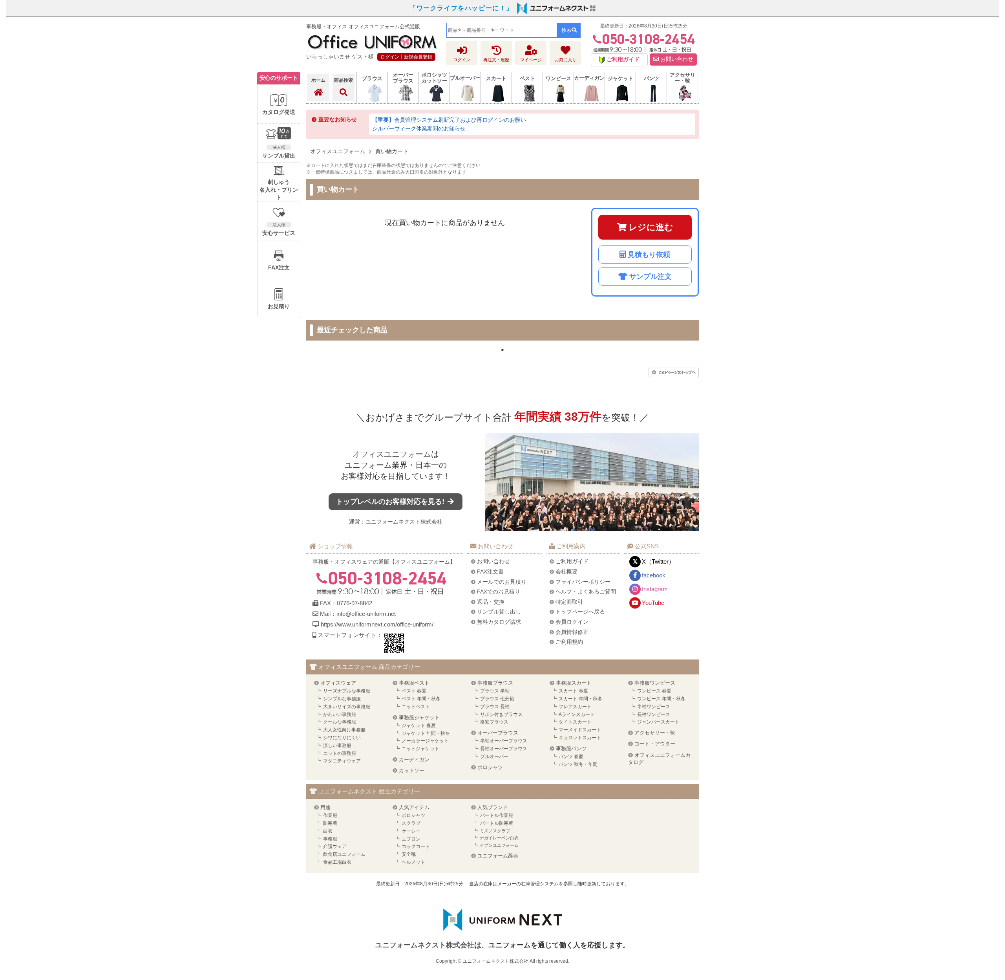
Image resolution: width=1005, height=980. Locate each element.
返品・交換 (490, 602)
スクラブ (411, 823)
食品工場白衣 (337, 862)
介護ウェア (335, 846)
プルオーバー (494, 756)
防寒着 (330, 823)
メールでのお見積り (501, 582)
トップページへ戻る (580, 611)
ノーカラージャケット (425, 741)
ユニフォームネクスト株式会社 (403, 521)
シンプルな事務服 (342, 699)
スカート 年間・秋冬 (580, 699)
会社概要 (566, 571)
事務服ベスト (414, 683)
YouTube (653, 602)
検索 (566, 30)
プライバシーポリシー (582, 582)
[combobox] (501, 30)
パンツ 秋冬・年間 (578, 764)
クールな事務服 (339, 722)
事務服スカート (574, 683)
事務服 (330, 839)
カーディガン (414, 759)
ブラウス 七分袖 (497, 699)
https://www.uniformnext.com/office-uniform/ (377, 624)
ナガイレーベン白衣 (499, 837)
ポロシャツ (490, 767)
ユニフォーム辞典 (497, 856)
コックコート (416, 846)
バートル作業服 (496, 815)
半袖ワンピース (653, 706)
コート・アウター (654, 744)
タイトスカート (575, 722)
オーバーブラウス (497, 733)
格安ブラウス (494, 722)
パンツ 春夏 (571, 756)
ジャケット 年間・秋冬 (426, 733)
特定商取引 (569, 602)
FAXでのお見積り (498, 591)
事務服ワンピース (654, 683)
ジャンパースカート (658, 722)
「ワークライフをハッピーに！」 (461, 8)
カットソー (411, 770)
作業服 (330, 815)
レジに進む (651, 227)
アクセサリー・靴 (654, 733)
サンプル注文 (650, 276)
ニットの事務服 (339, 753)
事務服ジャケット (419, 717)
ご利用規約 (569, 642)
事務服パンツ (571, 748)
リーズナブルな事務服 (346, 691)
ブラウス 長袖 (495, 706)
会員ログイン (571, 622)
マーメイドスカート (580, 730)
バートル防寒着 (496, 823)
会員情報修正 (571, 632)
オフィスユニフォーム (392, 454)
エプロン (411, 839)
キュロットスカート (580, 737)
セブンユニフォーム (499, 845)
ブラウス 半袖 (495, 691)
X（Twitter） (658, 561)
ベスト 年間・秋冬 (421, 699)
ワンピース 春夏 (654, 691)
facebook (653, 575)
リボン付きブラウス (501, 714)
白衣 (328, 831)
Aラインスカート (577, 714)
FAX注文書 (490, 571)
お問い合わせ (676, 59)
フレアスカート (575, 706)
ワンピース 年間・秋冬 (661, 699)
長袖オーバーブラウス (503, 748)
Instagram (655, 589)
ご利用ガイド (571, 561)
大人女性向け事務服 (344, 730)
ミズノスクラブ (495, 830)
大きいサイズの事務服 (346, 706)
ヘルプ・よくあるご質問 (585, 591)
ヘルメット (413, 862)
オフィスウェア (338, 683)
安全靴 (409, 854)
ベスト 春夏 (414, 691)
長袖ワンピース (653, 714)
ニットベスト (416, 706)
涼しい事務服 (337, 745)
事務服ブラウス (495, 683)
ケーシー (411, 831)
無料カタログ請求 (499, 622)
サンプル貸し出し (499, 611)
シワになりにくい (342, 737)
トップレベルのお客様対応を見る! (391, 502)
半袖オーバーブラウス (503, 741)
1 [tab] (502, 350)
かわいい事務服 (339, 714)
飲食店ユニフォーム (344, 854)
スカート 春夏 (573, 691)
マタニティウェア (342, 761)
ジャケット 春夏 (419, 725)
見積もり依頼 (649, 254)
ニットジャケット (420, 748)
